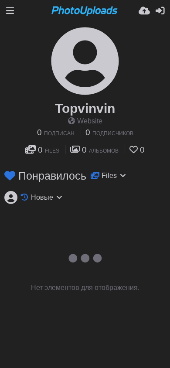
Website (89, 121)
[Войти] (160, 11)
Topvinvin (85, 108)
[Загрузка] (144, 11)
